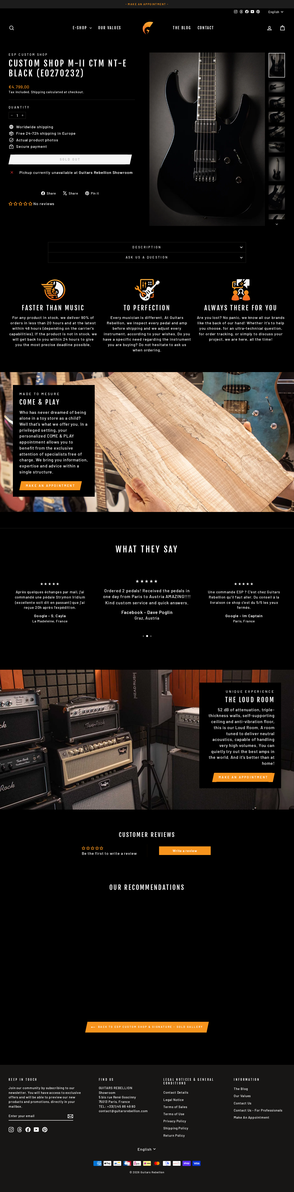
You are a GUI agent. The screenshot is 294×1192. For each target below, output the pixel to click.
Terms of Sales (175, 1107)
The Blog (182, 27)
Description (147, 247)
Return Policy (174, 1135)
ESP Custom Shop (28, 54)
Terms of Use (173, 1114)
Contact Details (175, 1092)
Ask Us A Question (147, 257)
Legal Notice (173, 1100)
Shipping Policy (175, 1128)
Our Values (109, 27)
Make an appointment (50, 485)
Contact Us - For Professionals (258, 1110)
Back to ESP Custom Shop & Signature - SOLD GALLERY (150, 1026)
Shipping (38, 92)
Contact (206, 27)
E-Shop (80, 27)
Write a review (185, 851)
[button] (20, 203)
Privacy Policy (174, 1121)
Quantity (19, 107)
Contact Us (242, 1103)
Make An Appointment (251, 1117)
